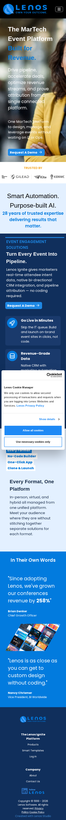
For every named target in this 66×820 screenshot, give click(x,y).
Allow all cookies (33, 430)
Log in (33, 756)
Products (33, 744)
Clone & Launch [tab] (21, 468)
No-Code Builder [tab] (22, 456)
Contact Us (33, 781)
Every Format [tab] (18, 450)
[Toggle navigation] (59, 9)
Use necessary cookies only (33, 441)
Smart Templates (33, 750)
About (33, 775)
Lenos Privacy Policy (30, 405)
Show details (47, 419)
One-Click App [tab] (20, 462)
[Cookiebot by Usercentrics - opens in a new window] (47, 375)
